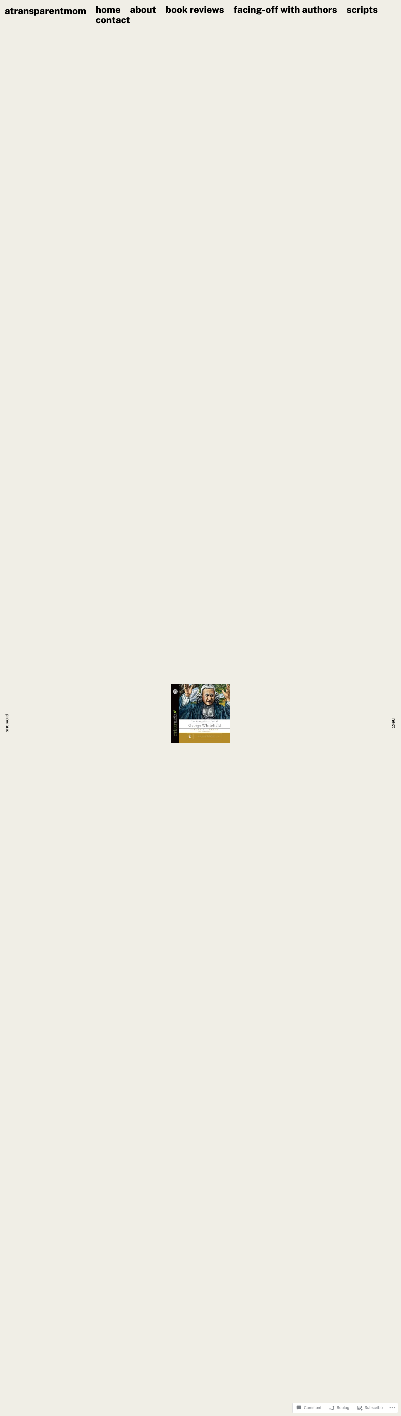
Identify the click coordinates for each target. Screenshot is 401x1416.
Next (394, 723)
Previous (7, 723)
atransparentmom (45, 11)
